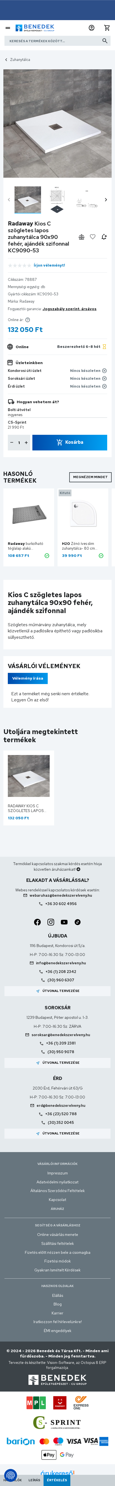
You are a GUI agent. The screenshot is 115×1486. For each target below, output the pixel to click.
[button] (91, 28)
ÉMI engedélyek (57, 1330)
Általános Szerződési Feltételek (57, 1190)
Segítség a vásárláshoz (57, 1225)
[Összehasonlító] (81, 237)
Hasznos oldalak (57, 1286)
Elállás (57, 1295)
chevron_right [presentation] (106, 200)
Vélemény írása (27, 678)
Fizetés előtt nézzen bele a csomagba (57, 1252)
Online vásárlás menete (57, 1234)
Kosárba (74, 442)
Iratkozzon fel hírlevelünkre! (57, 1321)
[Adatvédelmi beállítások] (10, 1475)
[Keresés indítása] (105, 40)
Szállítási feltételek (57, 1243)
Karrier (57, 1313)
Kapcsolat (57, 1199)
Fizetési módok (57, 1261)
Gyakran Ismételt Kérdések (57, 1270)
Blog (58, 1304)
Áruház (57, 1209)
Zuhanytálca (20, 59)
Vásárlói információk (57, 1164)
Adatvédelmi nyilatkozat (57, 1181)
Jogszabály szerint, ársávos (69, 309)
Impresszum (57, 1173)
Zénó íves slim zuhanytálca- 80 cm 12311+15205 (78, 548)
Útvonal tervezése (58, 991)
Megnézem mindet (90, 477)
